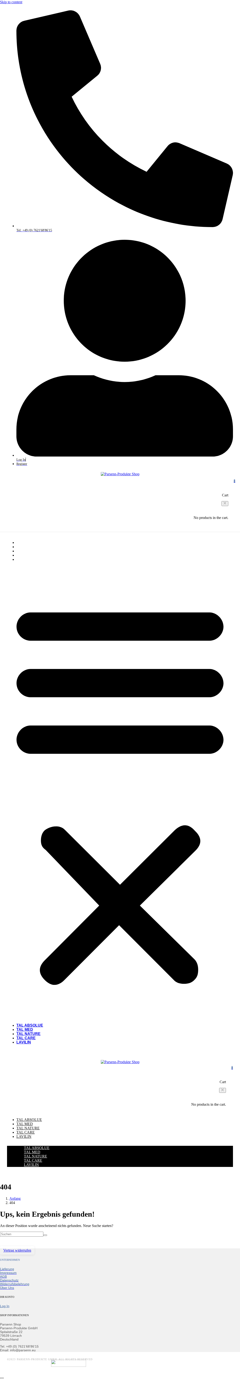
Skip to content (11, 2)
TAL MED (24, 547)
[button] (224, 503)
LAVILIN (23, 559)
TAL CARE (26, 555)
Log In (4, 1306)
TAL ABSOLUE (29, 543)
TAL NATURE (28, 551)
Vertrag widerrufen (17, 1250)
